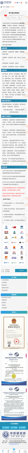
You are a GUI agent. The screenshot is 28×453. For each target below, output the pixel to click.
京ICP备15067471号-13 (14, 444)
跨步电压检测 (5, 290)
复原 (20, 19)
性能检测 (12, 6)
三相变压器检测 (5, 279)
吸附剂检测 (4, 285)
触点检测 (4, 302)
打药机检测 (4, 282)
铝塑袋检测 (4, 300)
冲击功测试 (7, 271)
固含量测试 (7, 269)
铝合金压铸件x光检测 (6, 297)
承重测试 (4, 305)
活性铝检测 (4, 307)
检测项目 (8, 6)
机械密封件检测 (5, 287)
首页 (4, 6)
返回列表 (22, 270)
